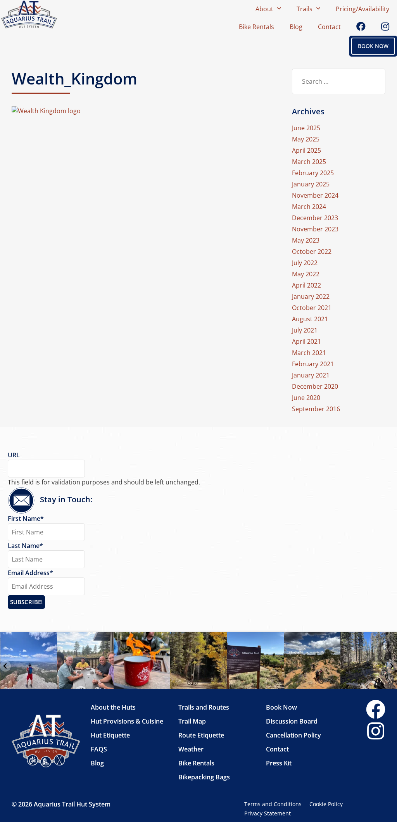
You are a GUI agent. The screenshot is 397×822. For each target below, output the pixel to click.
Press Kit (279, 763)
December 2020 (315, 386)
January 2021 (311, 375)
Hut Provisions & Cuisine (127, 721)
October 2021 (311, 307)
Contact (329, 26)
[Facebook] (375, 710)
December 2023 (315, 218)
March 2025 (309, 161)
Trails (304, 9)
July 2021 (305, 330)
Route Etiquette (201, 735)
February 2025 (313, 173)
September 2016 (316, 409)
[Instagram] (375, 731)
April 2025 (306, 150)
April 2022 (306, 285)
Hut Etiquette (110, 735)
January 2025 (311, 184)
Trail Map (192, 721)
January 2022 (311, 296)
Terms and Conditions (273, 804)
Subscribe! (26, 602)
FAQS (99, 749)
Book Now (281, 707)
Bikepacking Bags (204, 777)
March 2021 (309, 352)
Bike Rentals (256, 26)
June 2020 (306, 397)
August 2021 (310, 319)
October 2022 (311, 251)
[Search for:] (338, 81)
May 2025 (305, 139)
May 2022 (305, 274)
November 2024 (315, 195)
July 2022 (305, 262)
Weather (191, 749)
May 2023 (305, 240)
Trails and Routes (203, 707)
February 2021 (313, 364)
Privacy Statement (267, 813)
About (264, 9)
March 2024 (309, 206)
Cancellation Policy (293, 735)
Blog (296, 26)
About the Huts (113, 707)
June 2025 (306, 128)
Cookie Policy (326, 804)
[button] (5, 666)
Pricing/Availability (362, 9)
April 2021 (306, 341)
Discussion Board (292, 721)
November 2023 (315, 229)
